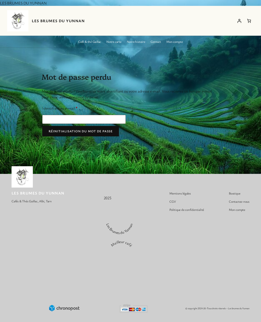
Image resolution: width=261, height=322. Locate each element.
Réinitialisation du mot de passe (81, 131)
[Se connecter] (239, 21)
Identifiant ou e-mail (68, 108)
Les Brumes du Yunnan (58, 20)
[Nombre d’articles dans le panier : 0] (249, 21)
